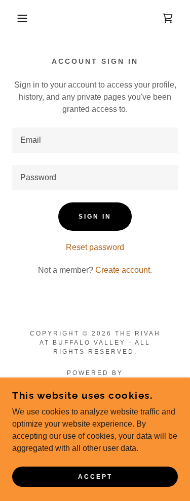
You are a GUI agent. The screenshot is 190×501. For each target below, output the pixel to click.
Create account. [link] (123, 270)
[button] (15, 18)
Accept (95, 476)
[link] (168, 18)
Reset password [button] (95, 247)
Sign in (95, 216)
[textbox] (95, 140)
